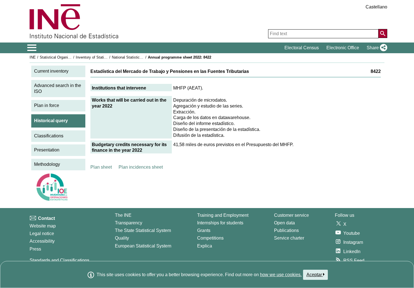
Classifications (48, 135)
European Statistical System (143, 246)
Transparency (128, 222)
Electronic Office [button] (342, 47)
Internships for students (220, 222)
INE (33, 57)
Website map (43, 226)
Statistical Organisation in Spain (66, 57)
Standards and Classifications (59, 260)
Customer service (291, 215)
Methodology (47, 164)
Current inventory (51, 71)
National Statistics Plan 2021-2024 (140, 57)
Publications (286, 230)
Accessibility (42, 241)
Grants (203, 230)
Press (35, 249)
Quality (122, 238)
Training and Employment (222, 215)
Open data (284, 222)
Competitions (210, 238)
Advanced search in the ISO (57, 88)
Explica (204, 246)
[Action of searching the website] (382, 33)
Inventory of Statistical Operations (104, 57)
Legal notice (42, 233)
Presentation (46, 150)
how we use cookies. (281, 274)
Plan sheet (101, 167)
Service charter (289, 238)
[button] (375, 48)
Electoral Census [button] (301, 47)
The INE (123, 215)
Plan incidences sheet (141, 167)
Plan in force (46, 105)
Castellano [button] (376, 7)
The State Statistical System (143, 230)
